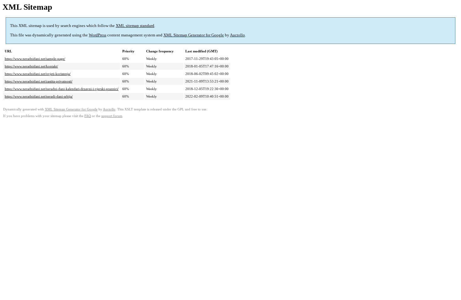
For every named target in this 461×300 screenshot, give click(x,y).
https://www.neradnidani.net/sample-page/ (35, 59)
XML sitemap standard (135, 25)
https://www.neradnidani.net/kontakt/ (31, 66)
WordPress (97, 35)
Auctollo (237, 35)
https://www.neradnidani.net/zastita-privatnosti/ (38, 81)
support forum (111, 116)
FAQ (87, 116)
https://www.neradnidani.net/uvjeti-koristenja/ (38, 74)
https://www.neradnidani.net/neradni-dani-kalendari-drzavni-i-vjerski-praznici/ (62, 89)
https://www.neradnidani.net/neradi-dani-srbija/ (39, 96)
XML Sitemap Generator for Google (193, 35)
